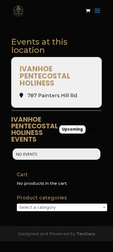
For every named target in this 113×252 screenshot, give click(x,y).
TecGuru (86, 233)
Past (94, 129)
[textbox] (39, 207)
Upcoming (72, 129)
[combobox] (62, 207)
